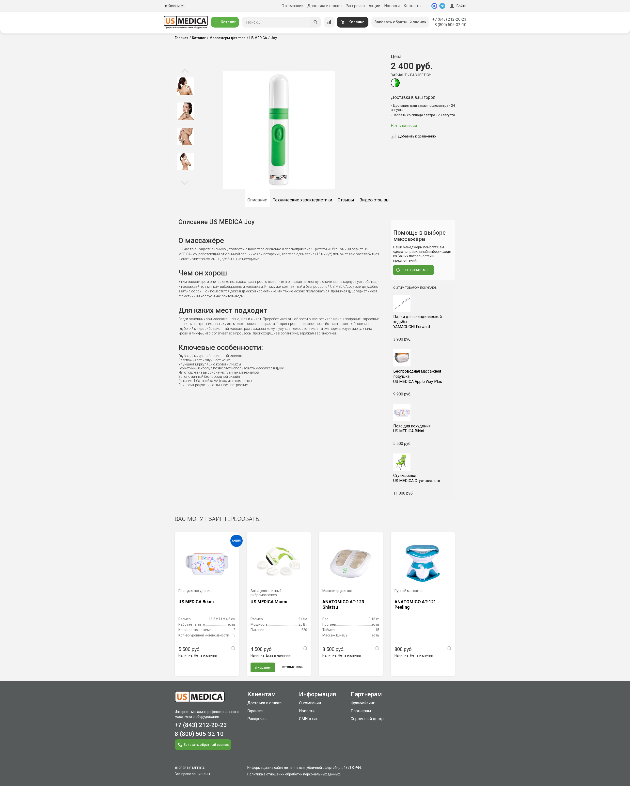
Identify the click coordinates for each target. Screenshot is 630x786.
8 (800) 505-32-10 (450, 24)
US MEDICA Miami (269, 601)
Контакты (413, 5)
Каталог (228, 22)
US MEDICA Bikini (411, 429)
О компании (292, 5)
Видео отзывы (375, 199)
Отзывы (346, 199)
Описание (257, 199)
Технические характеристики (302, 199)
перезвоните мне (415, 270)
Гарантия (255, 711)
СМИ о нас (308, 718)
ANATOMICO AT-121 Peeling (415, 604)
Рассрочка (355, 5)
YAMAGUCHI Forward (417, 321)
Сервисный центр (367, 718)
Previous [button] (185, 71)
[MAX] (434, 6)
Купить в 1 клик (292, 667)
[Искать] (315, 22)
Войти (461, 6)
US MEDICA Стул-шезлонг (417, 478)
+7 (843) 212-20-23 (449, 19)
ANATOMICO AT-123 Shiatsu (343, 604)
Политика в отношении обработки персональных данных (293, 774)
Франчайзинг (363, 703)
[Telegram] (442, 6)
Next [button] (184, 182)
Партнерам (361, 711)
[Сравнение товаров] (329, 22)
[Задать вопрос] (233, 648)
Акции (374, 5)
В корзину (263, 667)
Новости (392, 5)
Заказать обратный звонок (400, 22)
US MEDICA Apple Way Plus (417, 376)
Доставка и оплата (324, 5)
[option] (185, 86)
